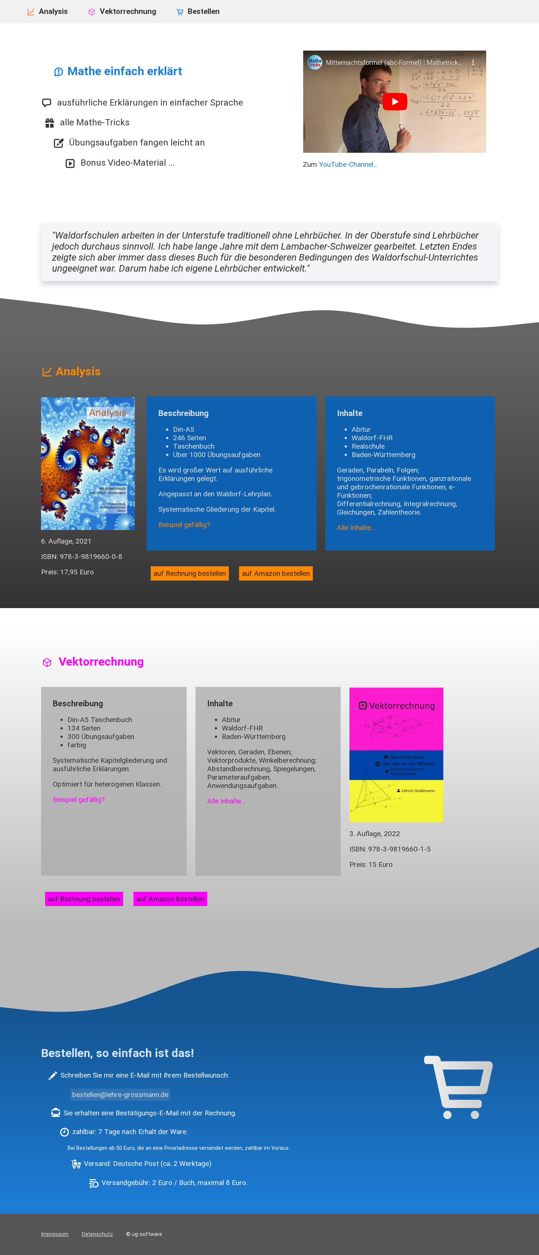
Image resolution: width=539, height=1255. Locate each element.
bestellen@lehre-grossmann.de (120, 1094)
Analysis (54, 11)
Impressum (55, 1234)
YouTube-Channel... (348, 164)
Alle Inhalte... (356, 527)
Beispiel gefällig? (184, 524)
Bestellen (204, 11)
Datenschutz (97, 1234)
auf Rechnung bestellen (190, 573)
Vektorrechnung (129, 11)
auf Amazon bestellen (276, 573)
